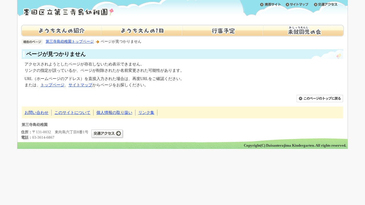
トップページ (52, 85)
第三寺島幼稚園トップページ (70, 42)
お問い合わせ (36, 112)
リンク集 (146, 112)
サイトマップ (80, 85)
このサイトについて (72, 112)
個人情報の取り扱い (114, 112)
